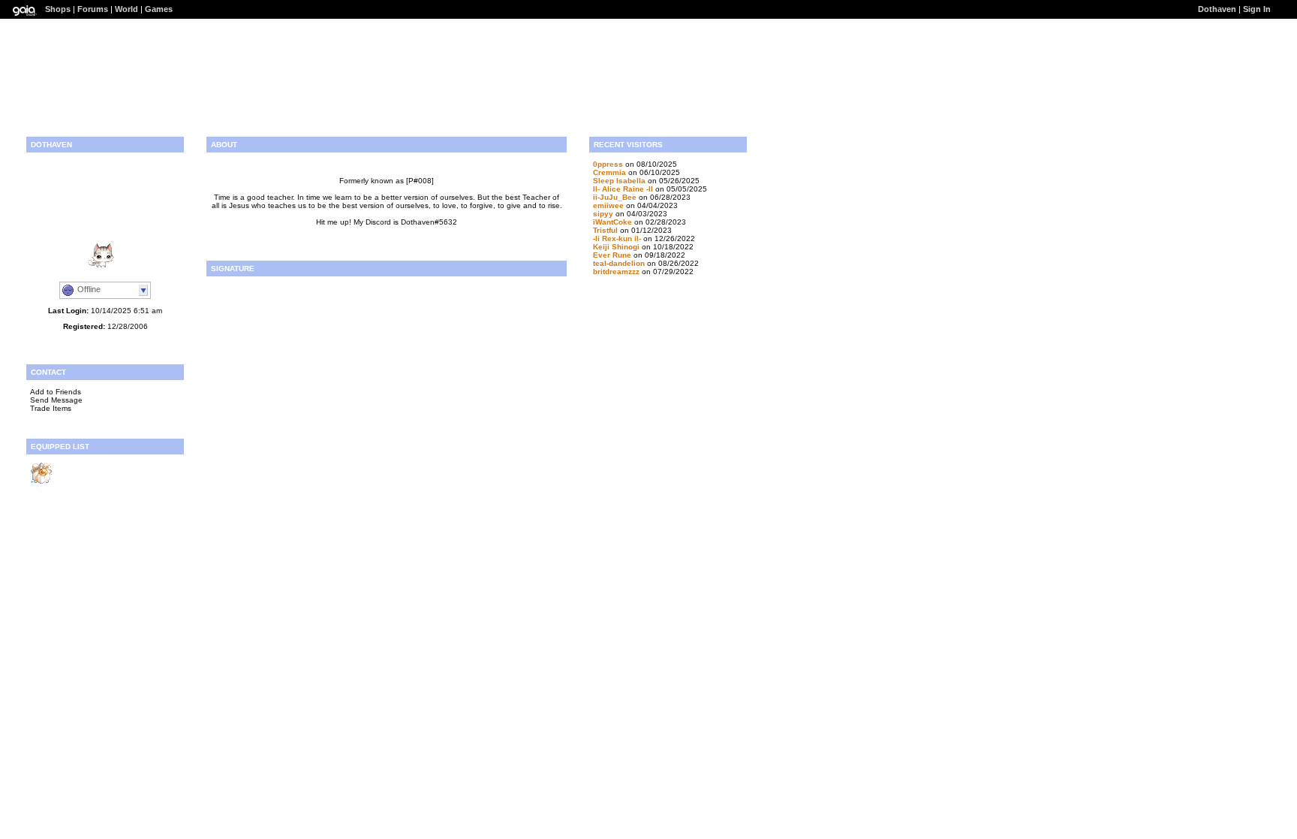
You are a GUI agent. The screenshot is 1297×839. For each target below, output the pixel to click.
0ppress (608, 164)
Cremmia (609, 172)
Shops (58, 9)
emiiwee (608, 205)
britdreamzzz (616, 271)
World (126, 9)
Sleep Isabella (619, 181)
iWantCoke (612, 222)
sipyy (603, 214)
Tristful (605, 230)
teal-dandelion (619, 263)
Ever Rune (612, 255)
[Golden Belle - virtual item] (41, 482)
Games (159, 9)
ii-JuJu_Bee (614, 197)
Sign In (1257, 9)
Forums (92, 9)
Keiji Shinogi (616, 247)
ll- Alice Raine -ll (623, 189)
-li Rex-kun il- (617, 238)
